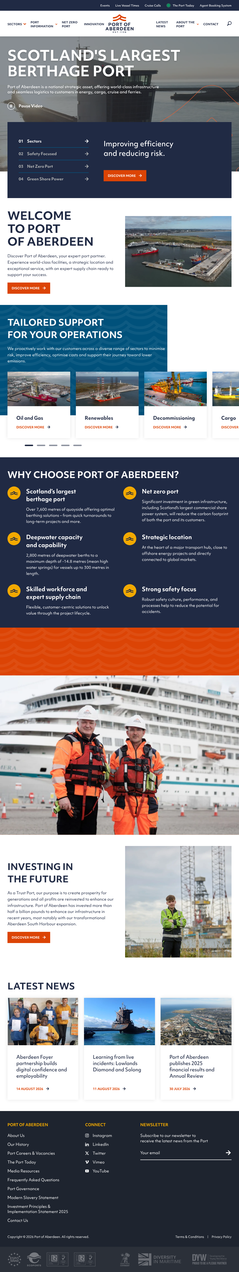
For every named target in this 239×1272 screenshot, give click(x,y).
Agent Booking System (216, 5)
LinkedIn (101, 1144)
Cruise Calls (153, 5)
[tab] (54, 143)
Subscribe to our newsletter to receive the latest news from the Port (174, 1138)
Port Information (42, 24)
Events (105, 5)
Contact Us (17, 1220)
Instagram (102, 1135)
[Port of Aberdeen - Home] (119, 23)
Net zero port (69, 24)
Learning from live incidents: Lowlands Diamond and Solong (117, 1063)
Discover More (122, 176)
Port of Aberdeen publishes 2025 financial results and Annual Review (191, 1066)
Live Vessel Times (127, 5)
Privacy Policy (222, 1237)
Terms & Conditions (189, 1237)
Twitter (99, 1153)
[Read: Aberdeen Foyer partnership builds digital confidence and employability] (42, 1049)
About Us (16, 1135)
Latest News (162, 24)
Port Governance (23, 1188)
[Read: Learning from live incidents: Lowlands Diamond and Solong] (119, 1049)
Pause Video (30, 105)
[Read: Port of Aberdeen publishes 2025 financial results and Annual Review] (196, 1049)
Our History (18, 1144)
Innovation (94, 24)
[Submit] (228, 1153)
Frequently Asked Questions (33, 1179)
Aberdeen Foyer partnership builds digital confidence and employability (41, 1066)
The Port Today (183, 5)
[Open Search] (229, 23)
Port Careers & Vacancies (31, 1153)
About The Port (185, 24)
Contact (210, 24)
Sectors (14, 24)
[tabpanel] (162, 160)
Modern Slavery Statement (32, 1197)
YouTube (101, 1171)
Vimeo (99, 1162)
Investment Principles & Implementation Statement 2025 (37, 1209)
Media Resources (23, 1171)
